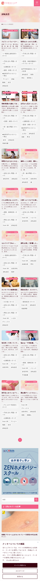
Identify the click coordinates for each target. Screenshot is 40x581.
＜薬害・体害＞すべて (9, 70)
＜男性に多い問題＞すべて (9, 221)
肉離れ (29, 415)
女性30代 (14, 268)
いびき (13, 318)
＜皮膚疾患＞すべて (9, 67)
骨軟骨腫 (5, 143)
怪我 (32, 74)
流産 (23, 137)
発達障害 (24, 308)
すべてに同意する (20, 565)
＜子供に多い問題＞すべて (9, 62)
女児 (9, 82)
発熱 (23, 415)
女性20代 (6, 179)
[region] (20, 560)
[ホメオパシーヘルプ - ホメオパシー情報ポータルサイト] (9, 3)
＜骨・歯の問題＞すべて (9, 128)
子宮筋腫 (25, 375)
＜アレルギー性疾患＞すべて (9, 406)
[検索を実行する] (36, 500)
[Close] (38, 542)
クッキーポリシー (12, 560)
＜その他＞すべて (8, 302)
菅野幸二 (30, 78)
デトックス (6, 322)
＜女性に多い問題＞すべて (9, 174)
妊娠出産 (25, 264)
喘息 (3, 425)
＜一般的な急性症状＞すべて (9, 55)
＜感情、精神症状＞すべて (9, 213)
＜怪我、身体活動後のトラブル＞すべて (29, 62)
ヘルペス (34, 217)
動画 (3, 82)
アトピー (6, 79)
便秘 (12, 79)
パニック (34, 368)
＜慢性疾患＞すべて (28, 302)
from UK (25, 179)
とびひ (24, 133)
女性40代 (34, 179)
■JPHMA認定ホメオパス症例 (29, 70)
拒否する (20, 576)
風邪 (12, 272)
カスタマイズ (20, 571)
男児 (23, 78)
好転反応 (5, 86)
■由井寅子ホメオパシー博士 (9, 75)
